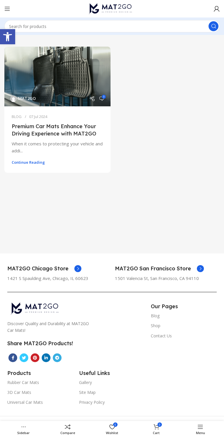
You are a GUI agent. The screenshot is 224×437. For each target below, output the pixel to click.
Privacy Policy (92, 402)
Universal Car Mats (25, 402)
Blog (155, 315)
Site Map (87, 392)
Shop (155, 325)
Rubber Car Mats (23, 382)
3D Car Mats (19, 392)
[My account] (217, 9)
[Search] (213, 26)
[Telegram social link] (57, 357)
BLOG (17, 116)
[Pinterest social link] (35, 357)
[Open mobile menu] (7, 9)
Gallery (85, 382)
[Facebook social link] (12, 357)
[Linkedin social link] (46, 357)
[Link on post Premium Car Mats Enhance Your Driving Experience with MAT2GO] (57, 76)
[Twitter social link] (24, 357)
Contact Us (161, 336)
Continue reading (28, 162)
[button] (7, 36)
